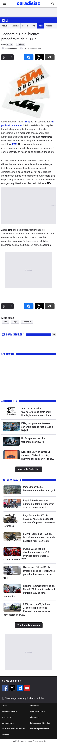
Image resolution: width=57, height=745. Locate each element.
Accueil (5, 26)
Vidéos (49, 26)
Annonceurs (34, 706)
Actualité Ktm (9, 401)
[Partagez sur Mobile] (50, 56)
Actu (41, 26)
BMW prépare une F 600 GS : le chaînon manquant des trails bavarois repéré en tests (39, 537)
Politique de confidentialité (40, 723)
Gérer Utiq (5, 735)
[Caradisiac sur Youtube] (27, 688)
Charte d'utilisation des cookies (13, 729)
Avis (33, 26)
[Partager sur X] (40, 56)
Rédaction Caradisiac (9, 711)
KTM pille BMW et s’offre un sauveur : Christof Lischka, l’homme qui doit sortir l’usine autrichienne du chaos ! (36, 456)
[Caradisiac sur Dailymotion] (20, 688)
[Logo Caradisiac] (28, 6)
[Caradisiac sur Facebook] (5, 688)
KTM (14, 144)
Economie (27, 322)
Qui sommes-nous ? (37, 711)
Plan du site (34, 717)
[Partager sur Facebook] (29, 56)
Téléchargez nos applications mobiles (24, 698)
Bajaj (27, 121)
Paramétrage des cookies (39, 729)
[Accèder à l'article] (11, 411)
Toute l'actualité (11, 479)
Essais (25, 26)
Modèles (15, 26)
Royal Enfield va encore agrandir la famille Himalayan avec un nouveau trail (38, 504)
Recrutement (6, 717)
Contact (4, 706)
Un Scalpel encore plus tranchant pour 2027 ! (33, 440)
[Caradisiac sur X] (13, 688)
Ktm (5, 20)
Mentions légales (8, 723)
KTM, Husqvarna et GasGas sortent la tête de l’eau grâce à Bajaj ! (37, 427)
